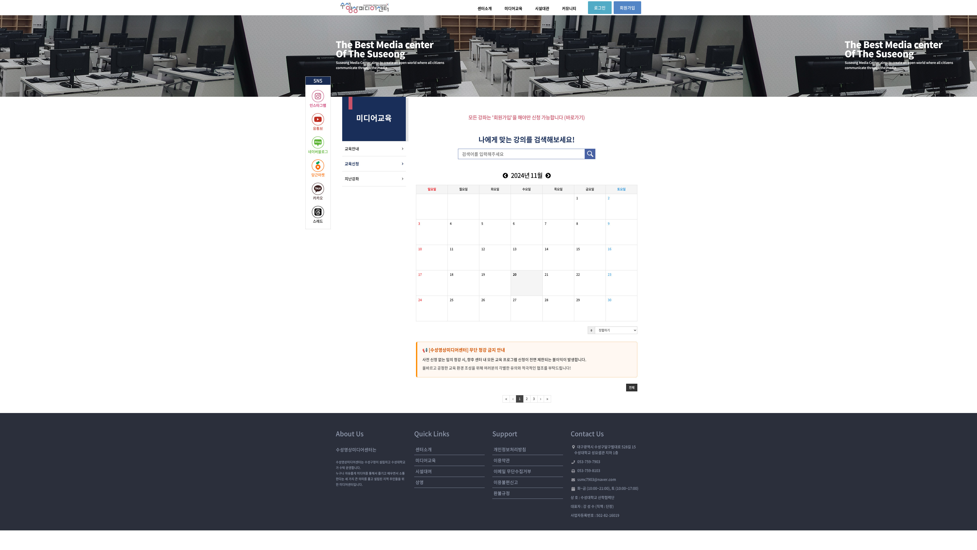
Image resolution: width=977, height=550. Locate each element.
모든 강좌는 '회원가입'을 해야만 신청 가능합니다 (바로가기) (526, 117)
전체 (632, 387)
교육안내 (352, 149)
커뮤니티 (569, 8)
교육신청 (352, 164)
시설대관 (542, 8)
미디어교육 (513, 8)
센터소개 (485, 8)
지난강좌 (352, 179)
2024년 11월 (526, 175)
